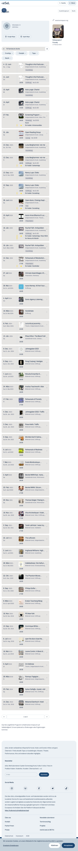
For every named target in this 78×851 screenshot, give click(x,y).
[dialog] (39, 844)
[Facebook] (39, 788)
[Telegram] (53, 788)
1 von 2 (25, 717)
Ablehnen (54, 845)
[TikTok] (66, 788)
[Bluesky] (25, 788)
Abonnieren (44, 774)
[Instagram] (12, 788)
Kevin (27, 123)
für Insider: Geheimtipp (32, 165)
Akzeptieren (68, 845)
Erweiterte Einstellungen (11, 845)
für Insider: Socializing (32, 193)
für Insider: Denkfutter (32, 266)
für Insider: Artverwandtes (33, 125)
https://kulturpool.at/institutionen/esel (17, 810)
